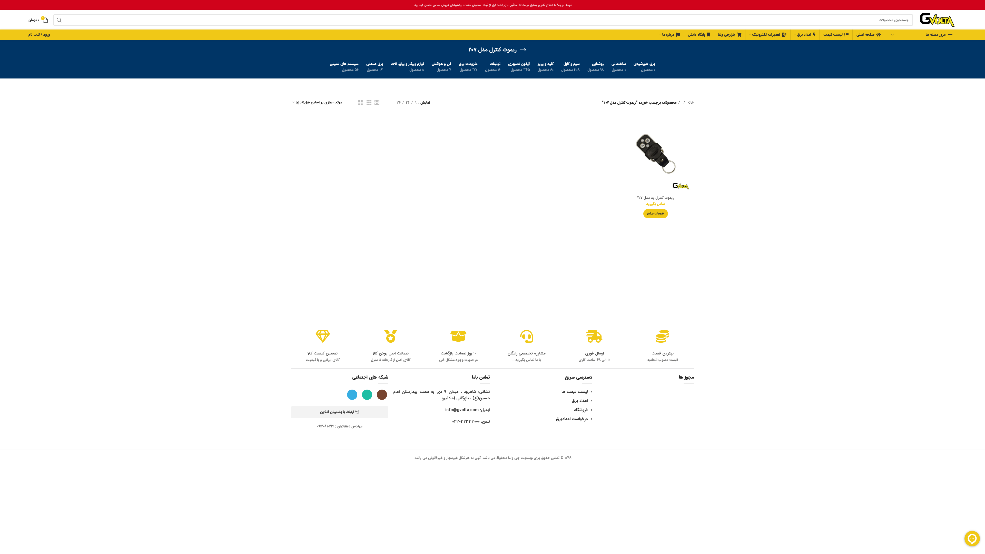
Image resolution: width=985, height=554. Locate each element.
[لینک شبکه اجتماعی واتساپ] (367, 395)
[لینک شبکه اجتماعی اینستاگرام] (382, 395)
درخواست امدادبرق (572, 419)
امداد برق (580, 401)
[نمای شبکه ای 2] (377, 102)
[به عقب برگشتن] (523, 50)
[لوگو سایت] (937, 20)
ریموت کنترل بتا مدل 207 (655, 198)
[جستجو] (59, 20)
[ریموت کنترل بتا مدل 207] (655, 154)
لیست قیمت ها (575, 392)
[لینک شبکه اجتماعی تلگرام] (352, 395)
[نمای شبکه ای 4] (360, 102)
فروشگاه (581, 410)
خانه (690, 102)
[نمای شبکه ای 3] (369, 102)
